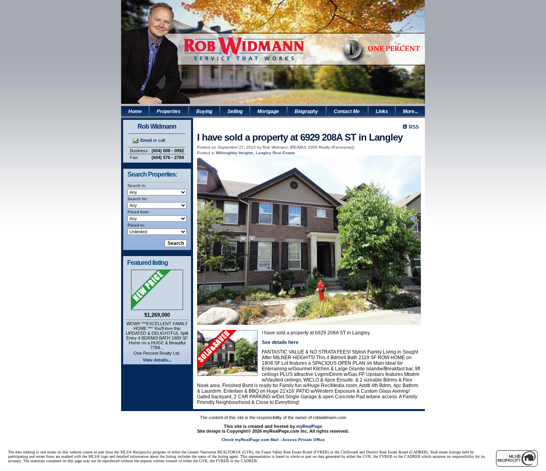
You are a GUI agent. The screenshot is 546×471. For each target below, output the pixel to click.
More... (410, 111)
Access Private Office (303, 439)
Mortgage (268, 111)
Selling (235, 111)
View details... (157, 360)
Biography (306, 111)
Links (382, 111)
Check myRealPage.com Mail (250, 439)
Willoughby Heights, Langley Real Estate (255, 153)
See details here (280, 342)
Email (146, 140)
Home (135, 111)
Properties (169, 111)
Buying (204, 111)
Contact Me (347, 111)
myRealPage (309, 426)
